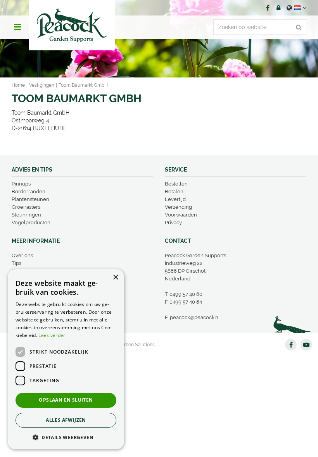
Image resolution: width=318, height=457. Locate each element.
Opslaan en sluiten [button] (66, 400)
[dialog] (66, 359)
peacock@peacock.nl (195, 317)
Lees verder (51, 335)
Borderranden (28, 191)
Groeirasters (26, 207)
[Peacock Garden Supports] (72, 25)
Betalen (174, 191)
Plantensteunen (30, 199)
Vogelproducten (31, 222)
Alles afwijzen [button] (66, 420)
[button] (66, 437)
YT (306, 344)
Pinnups (21, 184)
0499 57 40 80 (185, 294)
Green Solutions (138, 344)
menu (17, 27)
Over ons (22, 255)
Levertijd (175, 199)
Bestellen (176, 184)
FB (267, 8)
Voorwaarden (181, 215)
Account (278, 8)
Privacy (173, 222)
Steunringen (26, 215)
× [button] (115, 277)
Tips (16, 263)
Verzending (178, 207)
